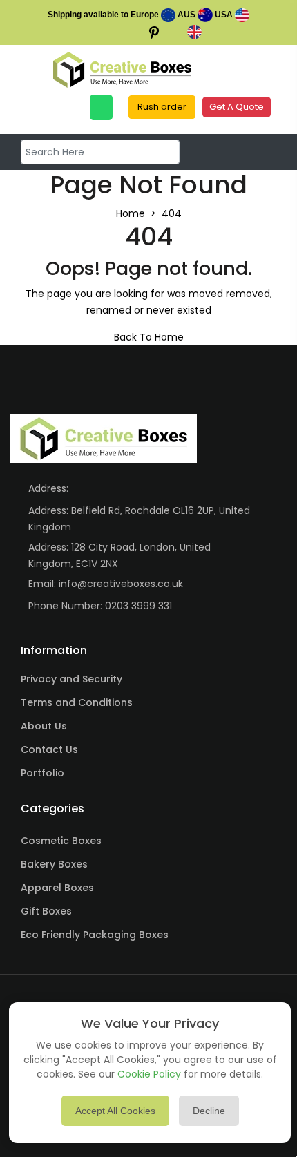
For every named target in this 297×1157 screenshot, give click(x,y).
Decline (209, 1110)
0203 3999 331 (138, 606)
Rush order (161, 106)
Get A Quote (236, 106)
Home (130, 213)
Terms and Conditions (77, 702)
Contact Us (49, 749)
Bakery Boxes (54, 864)
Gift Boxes (46, 911)
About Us (44, 726)
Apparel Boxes (57, 888)
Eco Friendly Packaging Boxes (95, 934)
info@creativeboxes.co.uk (121, 584)
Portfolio (42, 773)
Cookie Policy (149, 1074)
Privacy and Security (71, 679)
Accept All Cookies (115, 1110)
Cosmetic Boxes (61, 841)
